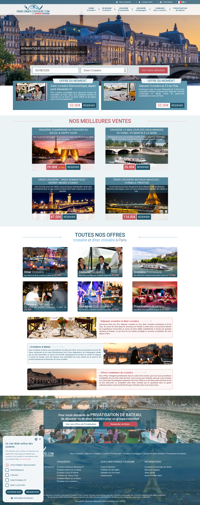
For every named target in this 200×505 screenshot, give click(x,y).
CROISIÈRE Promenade (123, 9)
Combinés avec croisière (154, 453)
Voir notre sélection (153, 70)
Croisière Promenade (112, 453)
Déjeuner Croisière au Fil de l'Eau (158, 86)
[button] (23, 498)
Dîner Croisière (76, 453)
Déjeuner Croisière (93, 453)
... (55, 70)
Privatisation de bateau (176, 453)
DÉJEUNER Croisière (106, 9)
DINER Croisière (91, 9)
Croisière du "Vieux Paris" (68, 475)
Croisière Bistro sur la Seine (69, 478)
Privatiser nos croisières (67, 481)
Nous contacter (125, 2)
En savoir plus (25, 459)
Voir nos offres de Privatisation (81, 424)
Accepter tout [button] (14, 492)
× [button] (40, 439)
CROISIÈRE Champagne (141, 9)
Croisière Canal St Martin (68, 473)
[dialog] (23, 469)
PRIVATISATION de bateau (180, 9)
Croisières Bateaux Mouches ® (70, 467)
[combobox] (36, 439)
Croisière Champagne (132, 453)
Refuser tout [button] (32, 492)
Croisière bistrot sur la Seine (69, 470)
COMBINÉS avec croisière (160, 9)
